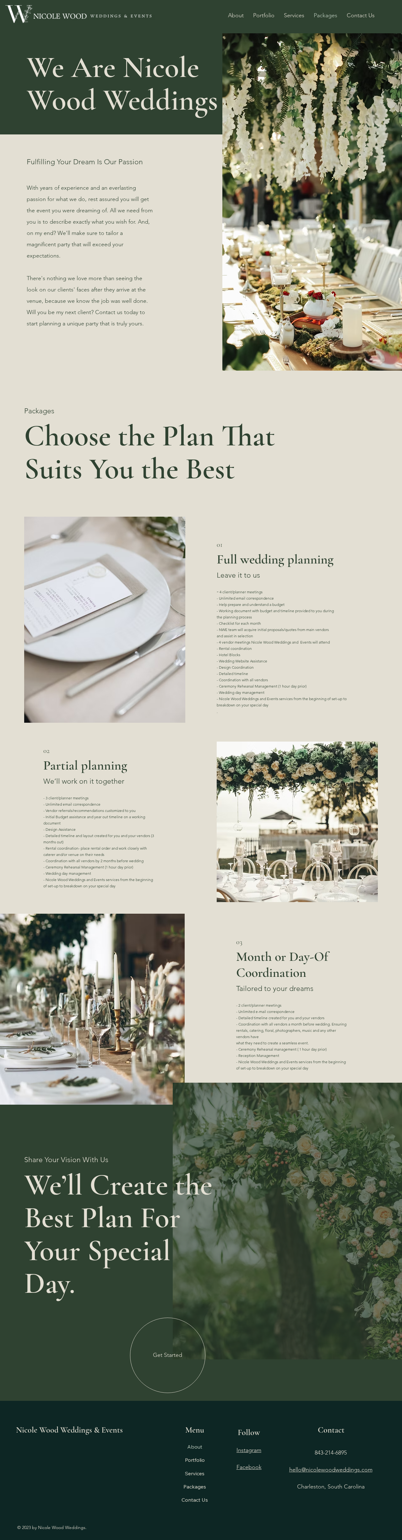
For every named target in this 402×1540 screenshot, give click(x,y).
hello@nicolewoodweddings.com (330, 1469)
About (194, 1447)
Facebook (249, 1467)
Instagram (248, 1450)
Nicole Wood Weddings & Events (69, 1430)
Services (194, 1473)
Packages (194, 1486)
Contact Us (195, 1500)
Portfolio (195, 1460)
